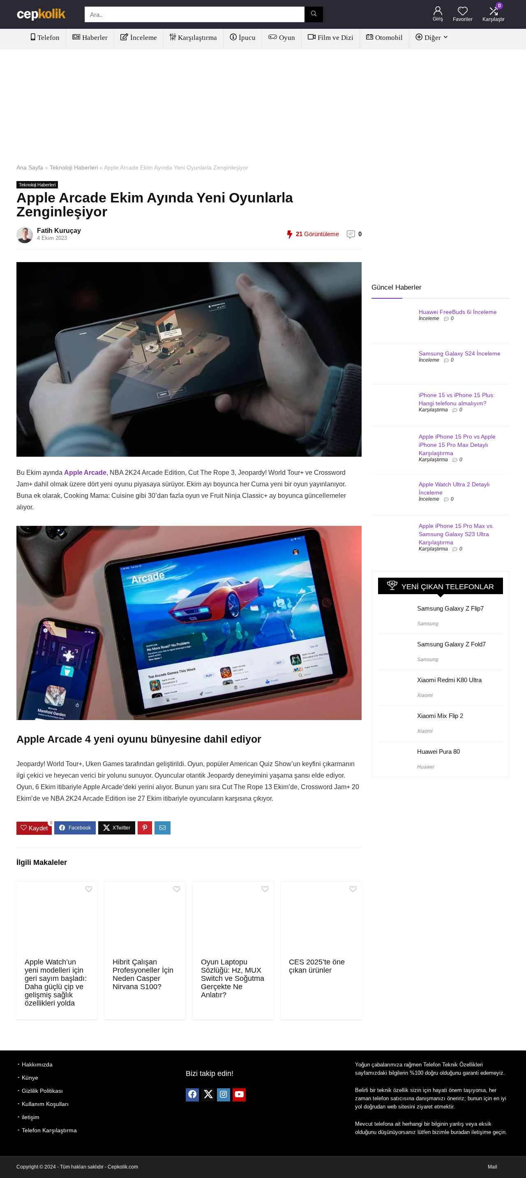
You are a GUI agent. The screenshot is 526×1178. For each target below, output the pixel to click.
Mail (492, 1167)
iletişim (30, 1117)
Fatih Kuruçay (59, 230)
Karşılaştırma (197, 38)
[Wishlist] (463, 11)
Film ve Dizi (335, 38)
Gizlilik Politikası (42, 1090)
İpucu (247, 38)
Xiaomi (425, 695)
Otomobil (389, 38)
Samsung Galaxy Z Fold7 (451, 644)
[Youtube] (239, 1094)
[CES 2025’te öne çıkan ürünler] (321, 919)
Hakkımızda (37, 1064)
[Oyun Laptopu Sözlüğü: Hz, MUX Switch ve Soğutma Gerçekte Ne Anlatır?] (233, 919)
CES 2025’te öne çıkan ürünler (317, 966)
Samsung (427, 624)
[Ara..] (314, 14)
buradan (460, 1132)
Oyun (287, 38)
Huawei (425, 767)
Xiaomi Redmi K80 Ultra (449, 679)
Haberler (95, 38)
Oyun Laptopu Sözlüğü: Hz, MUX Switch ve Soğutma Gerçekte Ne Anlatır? (232, 978)
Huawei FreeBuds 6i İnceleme (458, 312)
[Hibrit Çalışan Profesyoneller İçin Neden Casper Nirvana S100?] (145, 919)
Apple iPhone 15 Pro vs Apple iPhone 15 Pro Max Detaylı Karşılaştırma (457, 444)
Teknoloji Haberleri (74, 167)
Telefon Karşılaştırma (49, 1130)
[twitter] (208, 1094)
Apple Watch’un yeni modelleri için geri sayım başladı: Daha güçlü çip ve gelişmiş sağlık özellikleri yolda (56, 982)
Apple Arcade (85, 472)
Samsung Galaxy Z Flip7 (450, 608)
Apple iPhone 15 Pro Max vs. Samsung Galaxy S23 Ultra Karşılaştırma (456, 534)
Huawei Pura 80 (438, 751)
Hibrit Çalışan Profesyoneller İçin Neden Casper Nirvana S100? (143, 974)
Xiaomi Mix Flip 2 (440, 715)
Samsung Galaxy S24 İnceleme (460, 353)
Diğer (432, 38)
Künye (30, 1077)
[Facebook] (192, 1094)
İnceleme (143, 38)
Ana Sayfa (29, 167)
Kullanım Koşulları (45, 1104)
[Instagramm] (223, 1094)
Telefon (48, 38)
